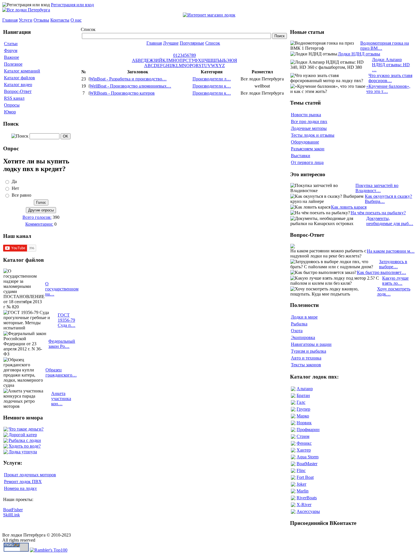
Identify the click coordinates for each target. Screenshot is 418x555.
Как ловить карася (349, 207)
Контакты (59, 20)
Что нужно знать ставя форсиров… (390, 78)
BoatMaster (307, 463)
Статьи (11, 43)
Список (212, 43)
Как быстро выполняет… (381, 272)
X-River (304, 504)
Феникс (304, 443)
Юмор (10, 111)
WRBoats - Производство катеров (122, 93)
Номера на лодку (20, 488)
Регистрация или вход (72, 4)
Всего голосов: (36, 217)
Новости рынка (306, 114)
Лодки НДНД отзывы (359, 53)
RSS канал (14, 98)
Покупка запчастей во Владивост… (376, 188)
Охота (297, 330)
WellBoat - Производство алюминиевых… (130, 86)
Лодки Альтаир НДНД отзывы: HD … (391, 64)
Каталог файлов (19, 77)
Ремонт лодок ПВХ (23, 481)
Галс (301, 402)
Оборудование (305, 142)
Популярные (192, 43)
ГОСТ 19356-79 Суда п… (66, 320)
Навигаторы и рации (311, 344)
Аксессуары (308, 511)
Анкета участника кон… (61, 398)
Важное (11, 57)
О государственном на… (61, 288)
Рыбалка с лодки (25, 440)
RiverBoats (307, 497)
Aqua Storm (307, 456)
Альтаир (305, 388)
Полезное (13, 64)
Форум (10, 50)
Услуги (25, 20)
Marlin (303, 491)
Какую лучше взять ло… (395, 281)
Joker (301, 484)
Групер (303, 409)
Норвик (304, 422)
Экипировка (303, 337)
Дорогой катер (23, 434)
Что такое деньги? (26, 429)
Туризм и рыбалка (308, 351)
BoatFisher (13, 509)
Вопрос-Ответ (18, 91)
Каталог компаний (22, 70)
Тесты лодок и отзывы (312, 135)
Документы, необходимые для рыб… (389, 221)
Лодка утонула (23, 451)
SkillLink (11, 514)
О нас (76, 20)
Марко (303, 415)
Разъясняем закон (307, 148)
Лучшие (171, 43)
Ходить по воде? (25, 446)
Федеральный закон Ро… (61, 344)
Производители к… (212, 86)
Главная (10, 20)
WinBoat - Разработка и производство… (128, 78)
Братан (303, 395)
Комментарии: (39, 224)
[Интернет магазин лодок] (209, 15)
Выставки (300, 155)
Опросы (12, 105)
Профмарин (308, 429)
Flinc (301, 470)
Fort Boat (305, 477)
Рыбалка (299, 323)
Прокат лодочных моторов (30, 474)
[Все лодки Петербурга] (26, 9)
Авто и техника (306, 358)
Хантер (304, 450)
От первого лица (307, 162)
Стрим (303, 436)
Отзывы (41, 20)
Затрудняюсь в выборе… (393, 264)
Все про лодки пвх (309, 121)
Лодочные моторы (309, 128)
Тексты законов (306, 364)
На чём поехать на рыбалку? (378, 212)
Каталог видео (18, 84)
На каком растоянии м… (391, 251)
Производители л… (212, 78)
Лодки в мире (304, 317)
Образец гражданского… (61, 372)
